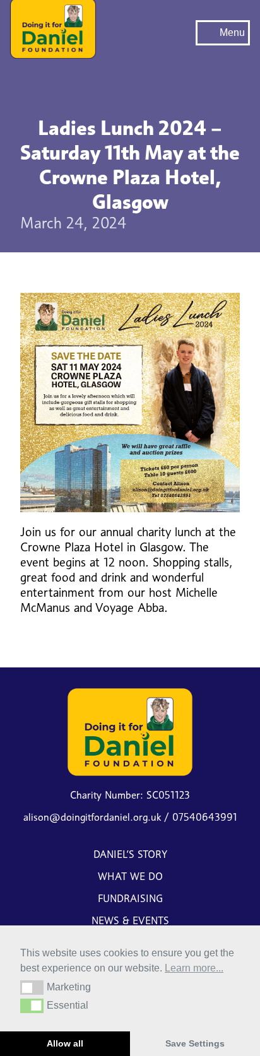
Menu (232, 32)
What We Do (130, 877)
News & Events (130, 921)
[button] (32, 987)
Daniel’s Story (130, 854)
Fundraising (130, 899)
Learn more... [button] (194, 968)
